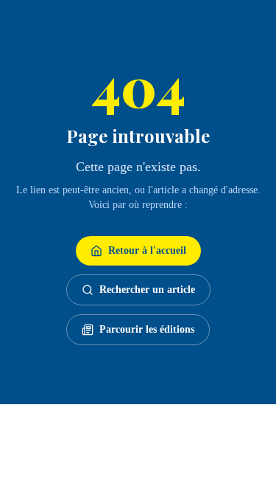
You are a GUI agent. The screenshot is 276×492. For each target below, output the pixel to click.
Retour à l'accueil (147, 250)
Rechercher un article (147, 289)
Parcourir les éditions (146, 329)
